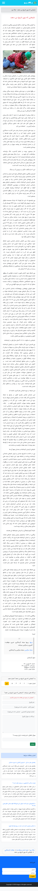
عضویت (32, 876)
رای (7, 683)
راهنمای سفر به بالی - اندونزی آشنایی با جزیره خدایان (22, 762)
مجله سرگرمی (28, 650)
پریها (31, 642)
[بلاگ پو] (30, 3)
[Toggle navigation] (3, 3)
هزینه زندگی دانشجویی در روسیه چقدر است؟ (24, 783)
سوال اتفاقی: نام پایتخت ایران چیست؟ (24, 735)
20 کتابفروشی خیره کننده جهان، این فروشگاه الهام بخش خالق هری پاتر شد (19, 804)
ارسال (32, 744)
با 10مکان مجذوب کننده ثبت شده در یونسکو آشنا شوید (22, 826)
